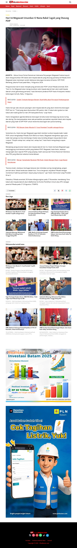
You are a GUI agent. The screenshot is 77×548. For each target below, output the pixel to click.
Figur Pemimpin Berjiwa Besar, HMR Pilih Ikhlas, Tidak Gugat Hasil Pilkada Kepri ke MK (60, 213)
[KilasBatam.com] (18, 2)
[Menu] (7, 2)
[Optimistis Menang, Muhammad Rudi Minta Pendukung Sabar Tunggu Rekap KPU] (16, 225)
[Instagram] (33, 535)
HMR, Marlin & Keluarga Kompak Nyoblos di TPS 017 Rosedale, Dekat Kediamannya (38, 234)
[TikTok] (43, 535)
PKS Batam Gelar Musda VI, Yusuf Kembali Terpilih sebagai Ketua (15, 212)
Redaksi (28, 540)
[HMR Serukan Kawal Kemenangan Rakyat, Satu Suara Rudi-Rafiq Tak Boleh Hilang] (61, 225)
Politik (7, 15)
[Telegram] (47, 535)
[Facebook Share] (54, 190)
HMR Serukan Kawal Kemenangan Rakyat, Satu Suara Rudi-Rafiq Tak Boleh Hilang (61, 234)
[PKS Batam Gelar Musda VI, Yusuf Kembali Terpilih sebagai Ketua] (16, 204)
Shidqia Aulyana (14, 24)
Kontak (50, 540)
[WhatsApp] (40, 535)
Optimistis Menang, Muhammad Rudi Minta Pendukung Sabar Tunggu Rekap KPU (15, 234)
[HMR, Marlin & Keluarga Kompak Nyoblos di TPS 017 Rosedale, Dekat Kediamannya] (38, 225)
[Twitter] (30, 535)
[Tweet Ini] (58, 190)
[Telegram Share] (66, 190)
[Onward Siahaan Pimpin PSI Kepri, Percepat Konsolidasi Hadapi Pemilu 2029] (38, 204)
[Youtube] (36, 535)
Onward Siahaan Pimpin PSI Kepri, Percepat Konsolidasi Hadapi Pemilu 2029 (38, 213)
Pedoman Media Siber (39, 540)
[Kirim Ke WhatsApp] (69, 190)
